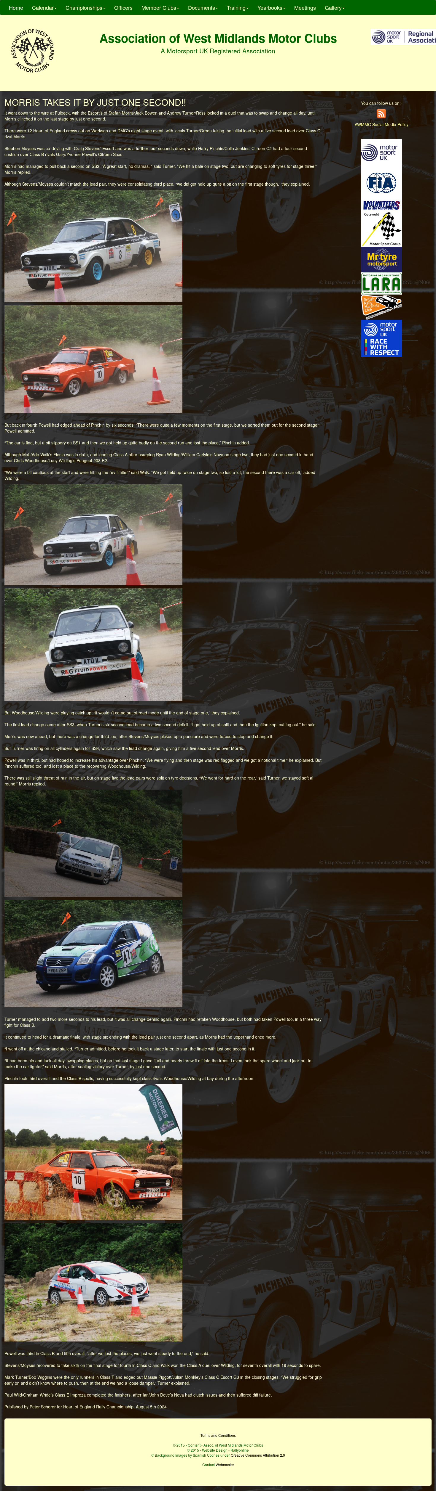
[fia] (381, 182)
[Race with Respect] (381, 337)
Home (16, 7)
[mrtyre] (381, 259)
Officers (123, 7)
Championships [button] (84, 7)
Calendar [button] (43, 7)
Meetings (305, 7)
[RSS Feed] (381, 113)
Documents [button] (201, 7)
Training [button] (236, 7)
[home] (32, 51)
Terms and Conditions (218, 1435)
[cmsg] (381, 229)
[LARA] (381, 283)
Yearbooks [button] (269, 7)
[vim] (381, 205)
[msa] (381, 152)
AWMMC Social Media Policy (381, 124)
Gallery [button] (333, 7)
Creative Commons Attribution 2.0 (258, 1455)
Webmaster (225, 1464)
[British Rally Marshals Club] (381, 306)
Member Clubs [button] (158, 7)
